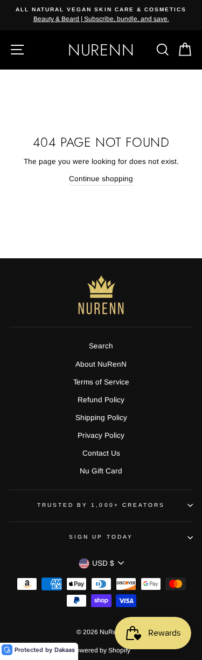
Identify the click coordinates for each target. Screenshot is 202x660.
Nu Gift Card (101, 471)
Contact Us (101, 453)
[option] (101, 15)
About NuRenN (101, 364)
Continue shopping (101, 179)
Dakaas (64, 650)
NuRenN (101, 49)
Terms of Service (101, 382)
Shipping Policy (101, 418)
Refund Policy (101, 400)
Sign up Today (101, 537)
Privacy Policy (101, 435)
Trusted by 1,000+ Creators (101, 505)
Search (101, 346)
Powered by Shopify (101, 650)
